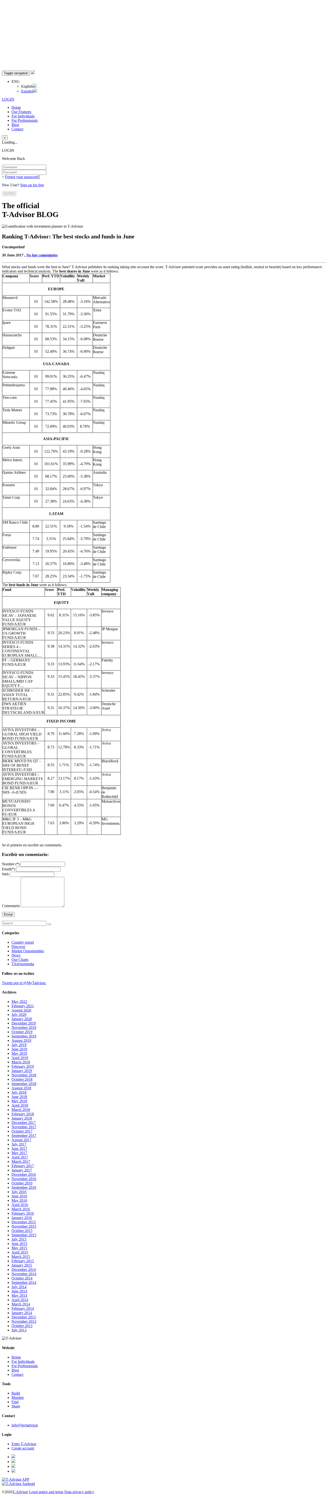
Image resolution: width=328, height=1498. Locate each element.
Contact (17, 129)
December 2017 (24, 1123)
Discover (18, 947)
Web (5, 874)
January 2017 (22, 1170)
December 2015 (24, 1222)
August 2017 (21, 1140)
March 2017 (21, 1161)
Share (16, 1406)
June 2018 (19, 1097)
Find (15, 1402)
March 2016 (21, 1209)
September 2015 (24, 1235)
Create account (23, 1448)
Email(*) (9, 869)
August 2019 (21, 1040)
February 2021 (23, 1006)
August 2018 (21, 1088)
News (16, 955)
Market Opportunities (28, 951)
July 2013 (19, 1330)
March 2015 (21, 1257)
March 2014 (21, 1304)
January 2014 (22, 1313)
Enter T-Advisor (24, 1444)
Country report (23, 942)
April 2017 (20, 1157)
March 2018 (21, 1110)
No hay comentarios (42, 255)
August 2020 (21, 1010)
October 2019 (22, 1032)
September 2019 (24, 1036)
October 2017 (22, 1131)
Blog (15, 125)
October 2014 (22, 1278)
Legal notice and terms (46, 1492)
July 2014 (19, 1287)
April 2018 (20, 1105)
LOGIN (8, 99)
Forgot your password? (22, 177)
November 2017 (24, 1127)
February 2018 (23, 1114)
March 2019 (21, 1062)
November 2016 (24, 1179)
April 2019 (20, 1058)
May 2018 (19, 1101)
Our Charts (20, 960)
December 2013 (24, 1317)
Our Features (21, 112)
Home (16, 107)
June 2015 (19, 1244)
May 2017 (19, 1153)
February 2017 (23, 1166)
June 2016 (19, 1196)
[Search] (49, 924)
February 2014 (23, 1308)
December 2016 (24, 1174)
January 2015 (22, 1265)
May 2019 (19, 1053)
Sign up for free (32, 185)
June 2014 (19, 1291)
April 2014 (20, 1300)
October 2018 (22, 1079)
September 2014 (24, 1282)
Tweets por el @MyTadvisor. (24, 983)
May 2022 (19, 1002)
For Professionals (25, 120)
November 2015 (24, 1226)
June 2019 (19, 1049)
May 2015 (19, 1248)
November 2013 (24, 1321)
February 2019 (23, 1066)
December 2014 (24, 1270)
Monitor (18, 1397)
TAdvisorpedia (23, 964)
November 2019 (24, 1027)
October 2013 (22, 1326)
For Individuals (23, 116)
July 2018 (19, 1092)
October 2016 (22, 1183)
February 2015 (23, 1261)
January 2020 (22, 1019)
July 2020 (19, 1015)
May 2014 (19, 1295)
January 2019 (22, 1071)
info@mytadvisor (25, 1425)
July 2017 (19, 1144)
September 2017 (24, 1136)
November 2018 (24, 1075)
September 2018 (24, 1084)
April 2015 (20, 1252)
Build (16, 1393)
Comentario (11, 906)
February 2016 (23, 1213)
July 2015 (19, 1239)
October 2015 (22, 1231)
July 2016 (19, 1192)
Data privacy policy (79, 1492)
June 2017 (19, 1148)
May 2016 (19, 1200)
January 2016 (22, 1218)
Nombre (11, 864)
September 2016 (24, 1187)
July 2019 (19, 1045)
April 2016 (20, 1205)
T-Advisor (20, 1492)
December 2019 (24, 1023)
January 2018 (22, 1118)
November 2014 (24, 1274)
